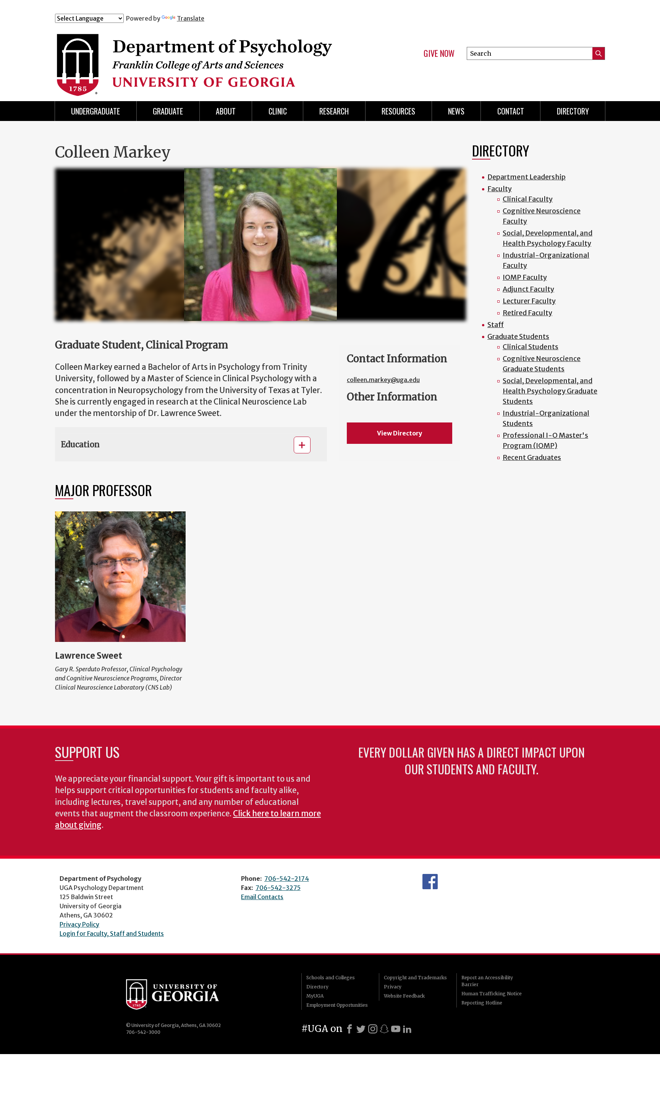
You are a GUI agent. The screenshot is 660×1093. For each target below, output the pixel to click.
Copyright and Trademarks (415, 977)
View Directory (399, 433)
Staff (495, 324)
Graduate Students (518, 336)
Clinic (278, 111)
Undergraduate (95, 111)
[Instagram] (372, 1028)
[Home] (207, 56)
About (226, 111)
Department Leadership (526, 176)
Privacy (392, 987)
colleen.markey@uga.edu (383, 380)
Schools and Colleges (330, 977)
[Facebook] (349, 1028)
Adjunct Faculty (528, 289)
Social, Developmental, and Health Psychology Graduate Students (550, 391)
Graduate (168, 111)
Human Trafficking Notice (491, 993)
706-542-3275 (278, 887)
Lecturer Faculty (529, 301)
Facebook (430, 881)
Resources (398, 111)
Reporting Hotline (481, 1003)
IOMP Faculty (525, 277)
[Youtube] (395, 1028)
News (456, 111)
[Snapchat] (384, 1028)
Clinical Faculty (528, 199)
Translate (190, 18)
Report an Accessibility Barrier (487, 981)
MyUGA (315, 996)
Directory (317, 987)
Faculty (499, 188)
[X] (361, 1028)
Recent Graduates (532, 457)
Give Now (439, 53)
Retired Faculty (527, 312)
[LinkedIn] (407, 1028)
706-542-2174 (286, 878)
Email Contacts (262, 897)
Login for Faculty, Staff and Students (112, 933)
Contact (510, 111)
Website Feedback (404, 996)
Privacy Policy (79, 924)
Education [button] (80, 444)
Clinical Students (530, 346)
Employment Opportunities (337, 1005)
